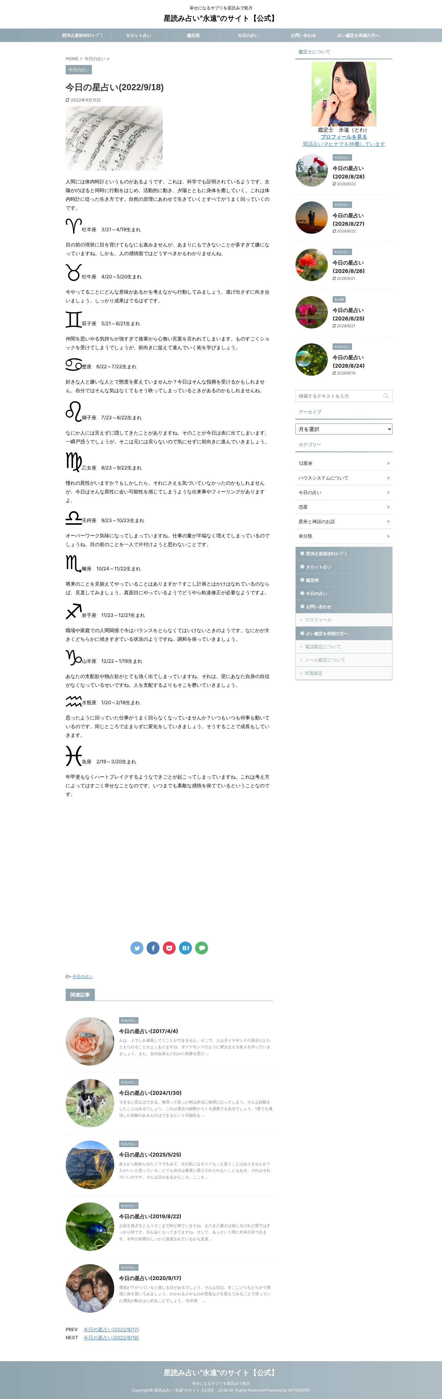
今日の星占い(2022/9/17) (111, 1330)
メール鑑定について (325, 659)
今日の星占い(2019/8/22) (150, 1216)
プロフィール (318, 619)
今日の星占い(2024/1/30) (150, 1093)
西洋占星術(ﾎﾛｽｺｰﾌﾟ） (83, 35)
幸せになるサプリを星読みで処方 (221, 1383)
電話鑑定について (323, 646)
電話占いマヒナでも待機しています (344, 144)
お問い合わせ (303, 35)
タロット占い (138, 35)
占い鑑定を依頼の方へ (358, 35)
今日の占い (248, 35)
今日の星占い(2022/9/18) (111, 1338)
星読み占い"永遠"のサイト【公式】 (221, 18)
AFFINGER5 (298, 1390)
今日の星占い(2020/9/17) (150, 1278)
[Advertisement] (120, 874)
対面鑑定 (314, 673)
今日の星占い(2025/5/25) (150, 1154)
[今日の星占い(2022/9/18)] (185, 948)
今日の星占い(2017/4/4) (148, 1031)
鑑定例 (193, 35)
